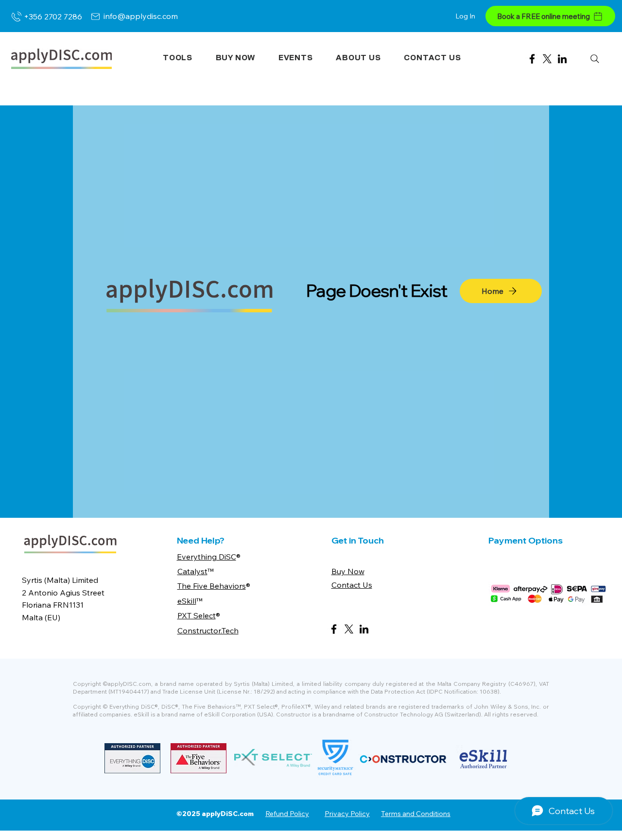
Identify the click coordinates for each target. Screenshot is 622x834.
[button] (177, 58)
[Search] (594, 58)
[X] (547, 58)
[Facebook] (532, 58)
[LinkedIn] (562, 58)
